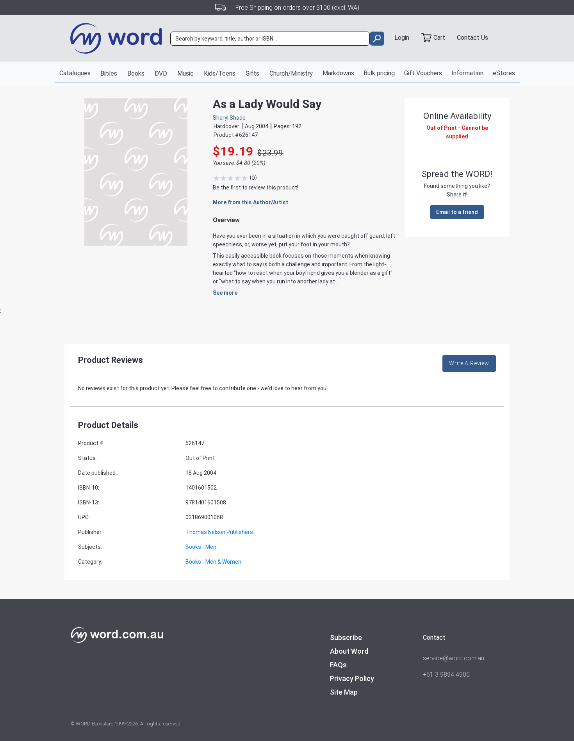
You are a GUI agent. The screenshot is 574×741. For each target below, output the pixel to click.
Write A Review (469, 363)
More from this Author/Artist (250, 202)
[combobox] (270, 39)
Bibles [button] (108, 73)
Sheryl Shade (229, 118)
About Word (349, 651)
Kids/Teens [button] (219, 73)
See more (225, 293)
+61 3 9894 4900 (446, 674)
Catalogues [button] (75, 73)
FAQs (338, 665)
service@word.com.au (453, 658)
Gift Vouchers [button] (423, 73)
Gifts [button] (252, 73)
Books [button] (135, 73)
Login (401, 37)
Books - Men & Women (213, 562)
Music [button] (185, 73)
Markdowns (338, 73)
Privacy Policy (352, 678)
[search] (377, 39)
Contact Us (472, 37)
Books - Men (200, 547)
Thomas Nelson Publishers (219, 532)
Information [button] (467, 73)
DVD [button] (161, 73)
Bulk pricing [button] (379, 73)
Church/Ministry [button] (291, 73)
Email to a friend (457, 212)
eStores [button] (504, 73)
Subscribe (346, 637)
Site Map (344, 692)
